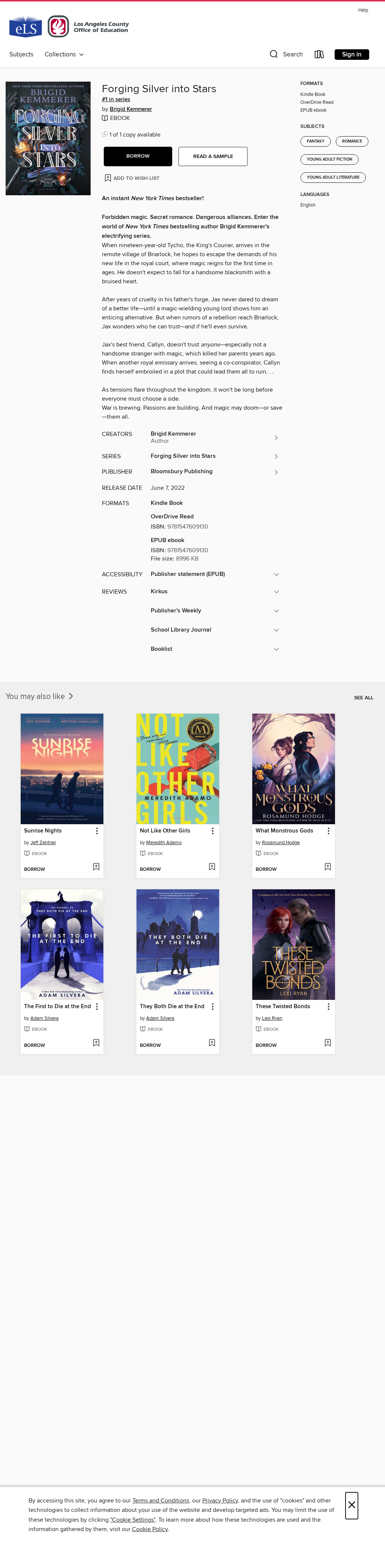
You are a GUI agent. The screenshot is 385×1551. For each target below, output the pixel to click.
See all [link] (363, 697)
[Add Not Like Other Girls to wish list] (212, 867)
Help (363, 10)
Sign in (352, 54)
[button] (285, 56)
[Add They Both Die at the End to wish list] (212, 1043)
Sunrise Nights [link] (43, 831)
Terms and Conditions (160, 1500)
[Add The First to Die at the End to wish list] (96, 1043)
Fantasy (315, 141)
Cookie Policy (150, 1529)
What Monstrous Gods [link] (284, 831)
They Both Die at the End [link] (172, 1006)
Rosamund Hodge (281, 843)
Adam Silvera (44, 1018)
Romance (352, 141)
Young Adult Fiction (329, 159)
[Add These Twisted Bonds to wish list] (327, 1043)
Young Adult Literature (333, 177)
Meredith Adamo (164, 843)
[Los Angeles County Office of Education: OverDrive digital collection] (69, 26)
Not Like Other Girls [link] (165, 831)
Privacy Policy (220, 1500)
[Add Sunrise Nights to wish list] (96, 867)
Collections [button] (62, 54)
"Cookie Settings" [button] (132, 1520)
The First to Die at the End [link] (57, 1006)
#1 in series (116, 99)
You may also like (36, 697)
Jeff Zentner (43, 843)
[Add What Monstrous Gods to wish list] (327, 867)
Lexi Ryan (272, 1018)
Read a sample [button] (213, 156)
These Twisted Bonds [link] (283, 1006)
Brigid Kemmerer (131, 109)
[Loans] (319, 56)
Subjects (21, 54)
